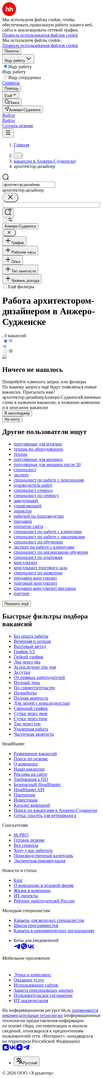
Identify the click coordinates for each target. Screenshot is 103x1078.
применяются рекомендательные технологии (50, 1013)
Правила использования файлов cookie (40, 45)
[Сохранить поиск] (8, 212)
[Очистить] (10, 197)
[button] (8, 115)
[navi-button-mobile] (8, 133)
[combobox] (28, 185)
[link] (12, 102)
